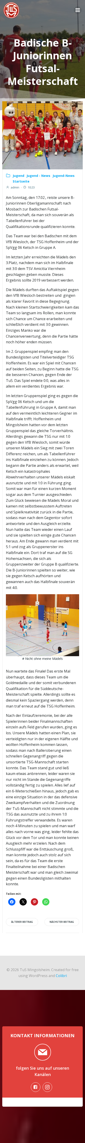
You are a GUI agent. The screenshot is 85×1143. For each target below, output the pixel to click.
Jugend (18, 175)
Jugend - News (38, 175)
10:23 (31, 187)
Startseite (21, 181)
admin (15, 187)
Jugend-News (64, 175)
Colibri (61, 975)
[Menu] (78, 10)
